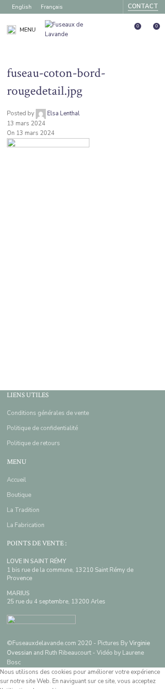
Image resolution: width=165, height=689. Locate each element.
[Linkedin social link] (85, 284)
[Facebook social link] (100, 6)
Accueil (16, 480)
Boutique (19, 495)
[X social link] (39, 284)
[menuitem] (21, 6)
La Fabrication (25, 525)
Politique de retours (33, 443)
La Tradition (23, 510)
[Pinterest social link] (62, 284)
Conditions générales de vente (48, 413)
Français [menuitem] (52, 7)
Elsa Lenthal (63, 114)
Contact (143, 7)
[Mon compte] (117, 30)
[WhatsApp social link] (108, 284)
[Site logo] (74, 29)
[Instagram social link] (112, 6)
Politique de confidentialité (42, 428)
